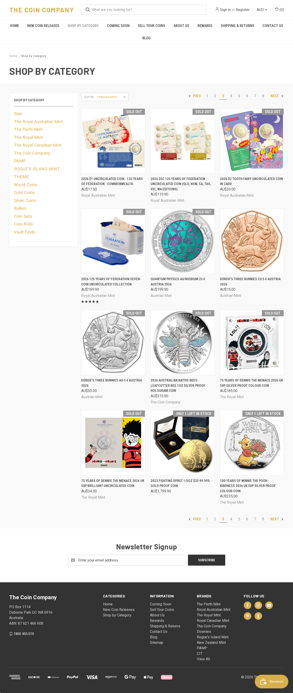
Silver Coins (25, 200)
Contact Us (273, 26)
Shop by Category (83, 26)
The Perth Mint (28, 129)
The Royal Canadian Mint (37, 145)
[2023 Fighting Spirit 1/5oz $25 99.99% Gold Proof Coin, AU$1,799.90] (183, 443)
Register (243, 10)
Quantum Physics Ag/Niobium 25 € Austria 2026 (178, 281)
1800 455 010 (24, 634)
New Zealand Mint (211, 642)
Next (275, 96)
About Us (181, 26)
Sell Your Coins (151, 26)
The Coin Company (32, 153)
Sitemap (156, 642)
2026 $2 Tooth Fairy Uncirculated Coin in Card (251, 181)
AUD (261, 10)
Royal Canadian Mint (213, 620)
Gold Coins (24, 192)
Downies (204, 631)
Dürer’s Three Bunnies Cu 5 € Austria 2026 (250, 281)
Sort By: (89, 97)
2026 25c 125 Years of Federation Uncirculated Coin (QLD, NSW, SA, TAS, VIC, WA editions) (181, 184)
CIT (199, 653)
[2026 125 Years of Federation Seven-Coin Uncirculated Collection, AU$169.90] (113, 241)
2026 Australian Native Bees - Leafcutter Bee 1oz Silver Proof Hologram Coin (178, 385)
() (281, 10)
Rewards (205, 26)
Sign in (225, 10)
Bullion (20, 208)
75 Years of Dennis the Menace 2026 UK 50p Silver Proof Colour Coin (251, 383)
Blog (146, 38)
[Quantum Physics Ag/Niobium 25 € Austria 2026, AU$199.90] (183, 241)
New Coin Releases (43, 26)
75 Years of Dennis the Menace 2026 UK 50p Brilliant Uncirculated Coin (112, 483)
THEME (21, 176)
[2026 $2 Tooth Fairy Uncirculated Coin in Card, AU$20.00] (252, 141)
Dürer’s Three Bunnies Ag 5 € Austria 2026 (111, 383)
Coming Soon (118, 26)
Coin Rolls (23, 224)
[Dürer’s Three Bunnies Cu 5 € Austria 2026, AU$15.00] (252, 241)
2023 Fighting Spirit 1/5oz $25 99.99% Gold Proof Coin (180, 483)
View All (203, 659)
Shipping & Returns (237, 26)
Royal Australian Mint (214, 609)
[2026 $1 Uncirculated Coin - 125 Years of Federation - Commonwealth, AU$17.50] (113, 141)
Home (14, 26)
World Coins (25, 184)
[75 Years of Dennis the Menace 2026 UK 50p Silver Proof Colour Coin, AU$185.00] (252, 342)
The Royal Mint (28, 137)
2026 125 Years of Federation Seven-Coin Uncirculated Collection (111, 281)
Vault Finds (24, 232)
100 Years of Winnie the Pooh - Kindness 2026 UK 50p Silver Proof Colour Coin (248, 486)
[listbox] (112, 97)
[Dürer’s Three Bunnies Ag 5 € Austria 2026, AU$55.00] (113, 342)
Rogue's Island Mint (212, 637)
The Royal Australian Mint (38, 121)
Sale (18, 113)
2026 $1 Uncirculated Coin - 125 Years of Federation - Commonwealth (112, 181)
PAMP (20, 161)
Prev (196, 96)
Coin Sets (23, 216)
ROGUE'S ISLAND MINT (37, 169)
